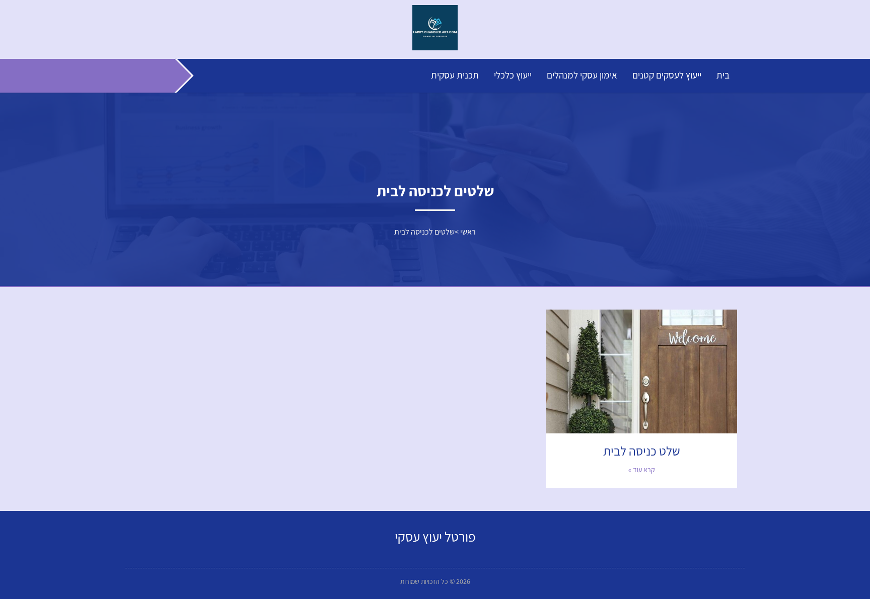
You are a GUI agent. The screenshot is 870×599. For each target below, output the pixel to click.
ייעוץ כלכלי (513, 75)
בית (723, 75)
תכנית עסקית (455, 75)
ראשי (468, 232)
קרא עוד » (641, 469)
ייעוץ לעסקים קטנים (666, 75)
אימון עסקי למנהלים (582, 75)
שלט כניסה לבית (641, 450)
